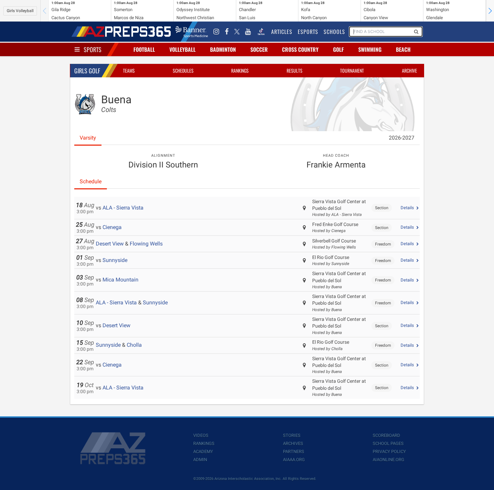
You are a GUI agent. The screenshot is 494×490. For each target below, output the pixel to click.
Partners (293, 451)
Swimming (369, 49)
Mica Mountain (120, 279)
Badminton (223, 49)
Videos (200, 435)
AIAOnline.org (388, 459)
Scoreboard (386, 435)
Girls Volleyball (20, 10)
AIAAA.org (294, 459)
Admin (200, 459)
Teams (129, 70)
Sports (92, 49)
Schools (334, 32)
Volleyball (182, 49)
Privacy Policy (389, 451)
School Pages (388, 443)
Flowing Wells (146, 243)
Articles (281, 32)
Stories (291, 435)
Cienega (112, 227)
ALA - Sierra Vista (122, 207)
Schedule (90, 181)
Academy (203, 451)
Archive (409, 70)
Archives (293, 443)
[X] (237, 31)
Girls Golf (87, 70)
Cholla (134, 345)
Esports (308, 32)
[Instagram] (216, 31)
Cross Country (300, 49)
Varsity (88, 138)
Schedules (183, 70)
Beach (403, 49)
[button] (490, 11)
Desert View (110, 243)
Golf (338, 49)
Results (294, 70)
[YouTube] (248, 31)
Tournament (352, 70)
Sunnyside (114, 260)
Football (144, 49)
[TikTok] (261, 31)
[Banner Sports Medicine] (191, 31)
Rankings (240, 70)
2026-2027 (401, 138)
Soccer (259, 49)
